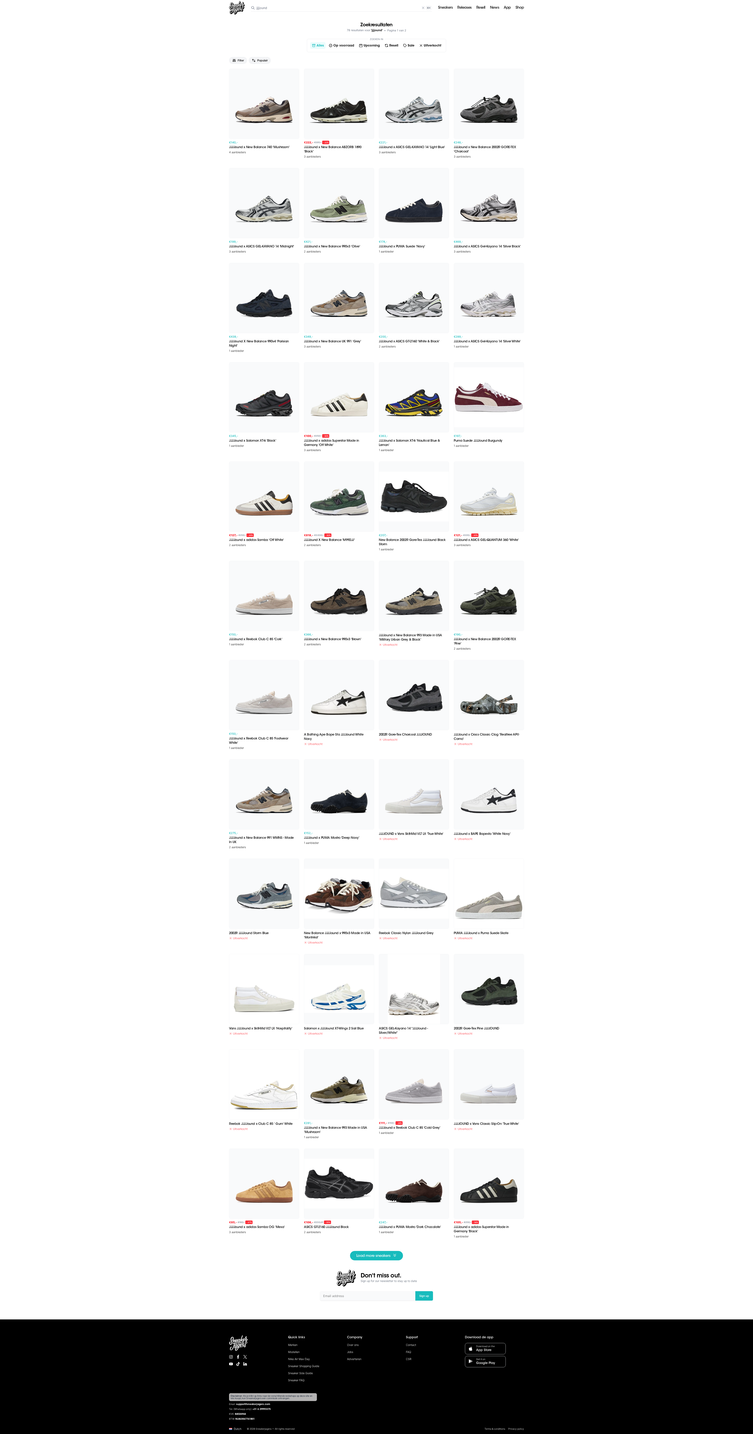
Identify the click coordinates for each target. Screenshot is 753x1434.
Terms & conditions (495, 1428)
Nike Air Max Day (299, 1359)
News (494, 8)
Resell (480, 8)
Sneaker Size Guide (300, 1373)
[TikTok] (238, 1364)
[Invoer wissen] (423, 7)
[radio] (318, 45)
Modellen (294, 1352)
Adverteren (354, 1359)
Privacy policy (516, 1428)
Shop (520, 8)
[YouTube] (231, 1364)
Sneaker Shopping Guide (303, 1366)
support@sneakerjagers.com (253, 1404)
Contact (411, 1344)
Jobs (350, 1352)
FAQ (408, 1352)
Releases (464, 8)
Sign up (424, 1295)
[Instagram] (231, 1357)
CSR (408, 1359)
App (507, 8)
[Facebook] (238, 1357)
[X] (245, 1357)
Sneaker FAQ (296, 1380)
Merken (292, 1344)
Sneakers (445, 8)
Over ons (353, 1344)
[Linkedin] (245, 1364)
